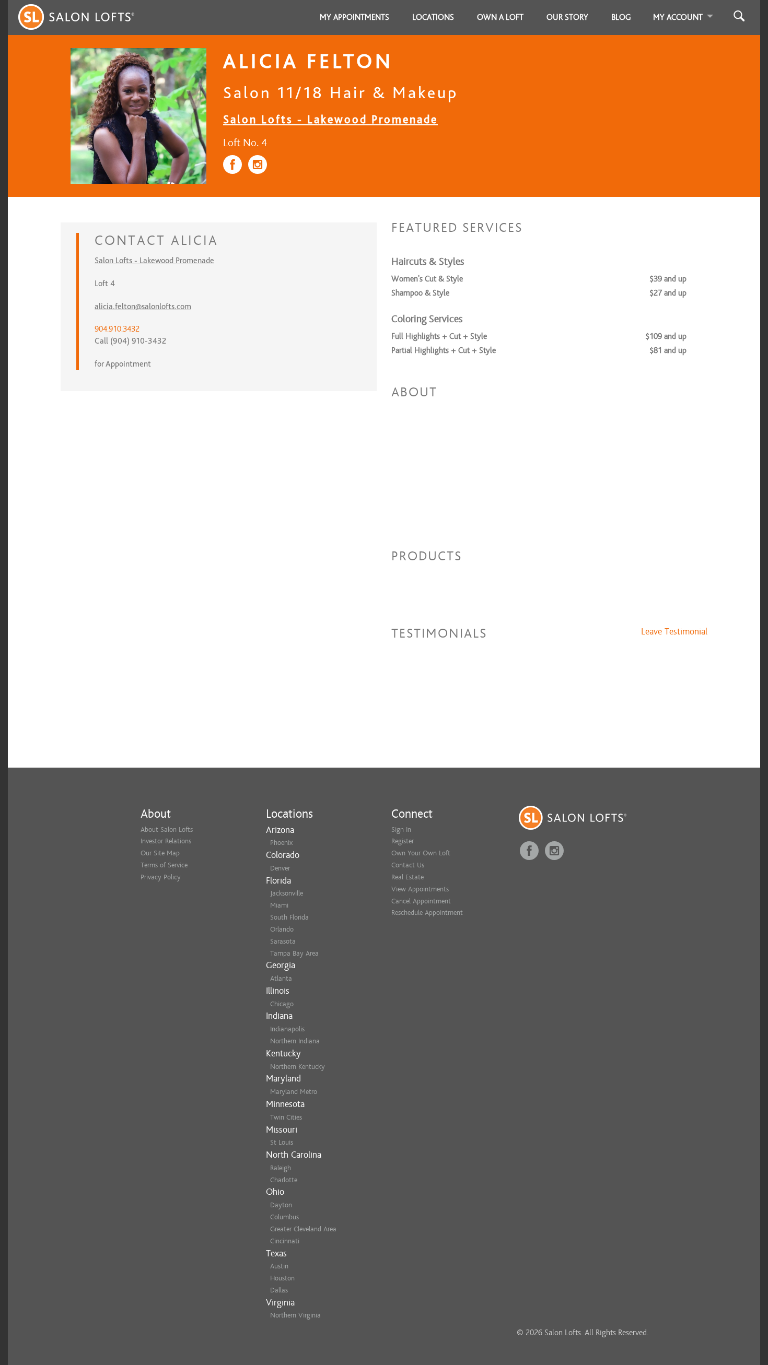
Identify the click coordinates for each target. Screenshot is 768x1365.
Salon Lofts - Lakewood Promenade (330, 119)
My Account (678, 17)
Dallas (279, 1290)
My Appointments (354, 17)
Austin (279, 1266)
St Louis (281, 1142)
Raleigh (280, 1168)
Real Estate (407, 877)
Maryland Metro (293, 1092)
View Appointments (420, 889)
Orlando (282, 929)
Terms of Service (164, 865)
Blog (621, 17)
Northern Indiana (295, 1041)
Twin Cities (286, 1117)
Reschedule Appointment (427, 912)
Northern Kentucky (297, 1066)
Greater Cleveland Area (303, 1229)
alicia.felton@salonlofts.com (143, 306)
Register (402, 841)
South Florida (289, 917)
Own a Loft (500, 17)
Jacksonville (286, 893)
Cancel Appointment (421, 901)
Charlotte (283, 1180)
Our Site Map (160, 853)
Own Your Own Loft (420, 853)
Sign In (401, 829)
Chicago (282, 1004)
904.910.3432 (117, 329)
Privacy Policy (161, 877)
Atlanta (281, 978)
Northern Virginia (295, 1315)
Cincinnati (284, 1241)
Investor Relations (166, 841)
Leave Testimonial (674, 632)
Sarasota (283, 941)
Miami (279, 905)
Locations (433, 17)
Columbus (284, 1217)
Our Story (567, 17)
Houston (282, 1278)
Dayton (281, 1205)
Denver (280, 868)
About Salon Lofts (167, 829)
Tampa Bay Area (294, 953)
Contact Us (407, 865)
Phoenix (281, 842)
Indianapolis (287, 1029)
